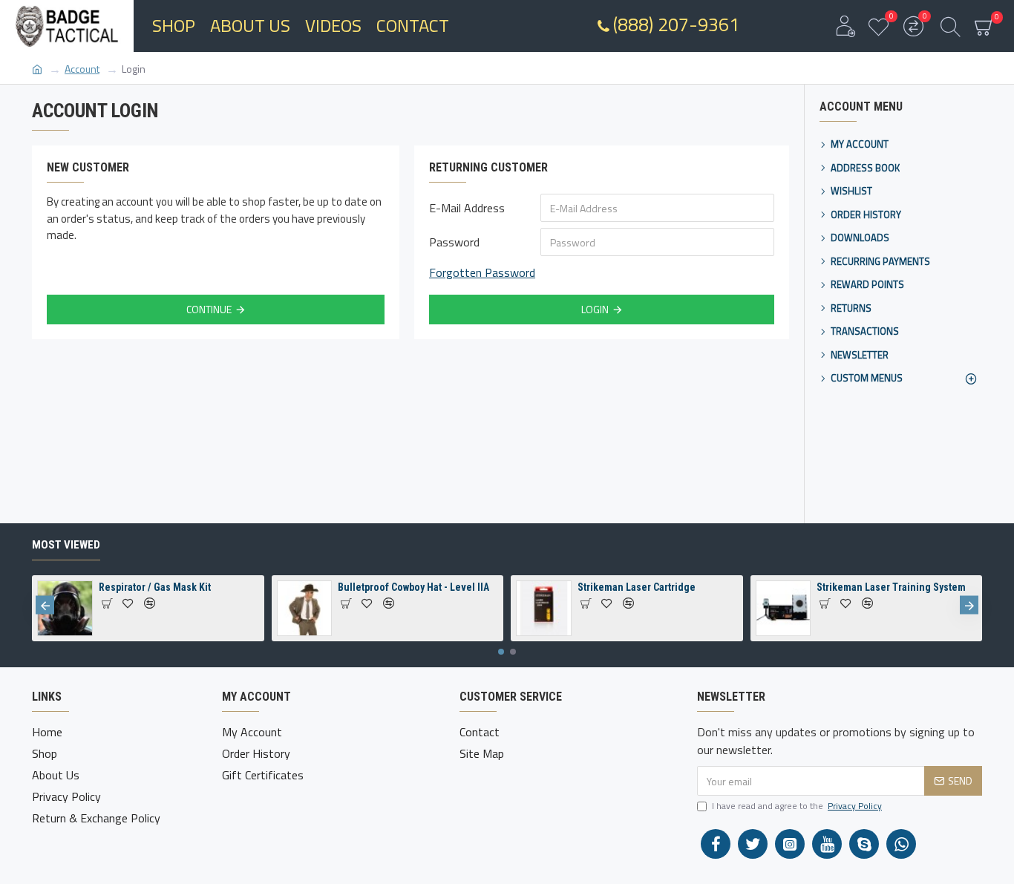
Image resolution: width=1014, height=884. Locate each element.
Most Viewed (66, 544)
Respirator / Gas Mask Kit (155, 587)
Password (454, 242)
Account (82, 68)
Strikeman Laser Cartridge (637, 587)
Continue (209, 309)
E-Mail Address (467, 208)
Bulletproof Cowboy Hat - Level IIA (413, 587)
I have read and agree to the (797, 806)
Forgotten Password (482, 272)
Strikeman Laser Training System (891, 587)
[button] (45, 605)
